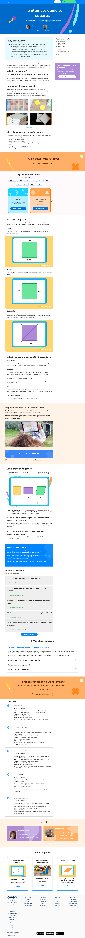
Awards (42, 903)
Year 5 (47, 180)
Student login (73, 905)
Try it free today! (15, 418)
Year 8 (32, 184)
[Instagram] (13, 897)
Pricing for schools (27, 905)
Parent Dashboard (73, 901)
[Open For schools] (24, 2)
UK (12, 927)
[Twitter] (11, 897)
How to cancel (12, 917)
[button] (29, 578)
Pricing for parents (27, 903)
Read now (17, 886)
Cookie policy (12, 908)
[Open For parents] (16, 2)
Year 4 (40, 180)
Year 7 (25, 184)
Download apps (72, 899)
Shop (57, 901)
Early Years (12, 180)
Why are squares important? (19, 665)
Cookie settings (12, 922)
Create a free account (29, 453)
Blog (58, 899)
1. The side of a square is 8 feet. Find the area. (24, 578)
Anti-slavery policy (12, 913)
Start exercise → (18, 208)
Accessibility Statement (12, 910)
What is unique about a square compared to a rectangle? (29, 647)
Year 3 (34, 180)
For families (27, 899)
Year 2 (27, 180)
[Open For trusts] (32, 2)
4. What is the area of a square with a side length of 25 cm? (29, 613)
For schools (27, 901)
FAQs (57, 907)
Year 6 (19, 184)
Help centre (57, 905)
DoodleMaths (9, 411)
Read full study (37, 460)
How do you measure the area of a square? (24, 660)
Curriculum (57, 903)
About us (42, 899)
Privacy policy (12, 904)
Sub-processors (12, 915)
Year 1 (20, 180)
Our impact (42, 905)
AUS (12, 925)
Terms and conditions (12, 902)
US (12, 929)
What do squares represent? (19, 669)
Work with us (42, 901)
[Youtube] (16, 897)
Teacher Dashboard (72, 903)
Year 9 (39, 184)
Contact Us (12, 900)
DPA (12, 906)
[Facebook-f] (9, 897)
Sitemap (12, 919)
